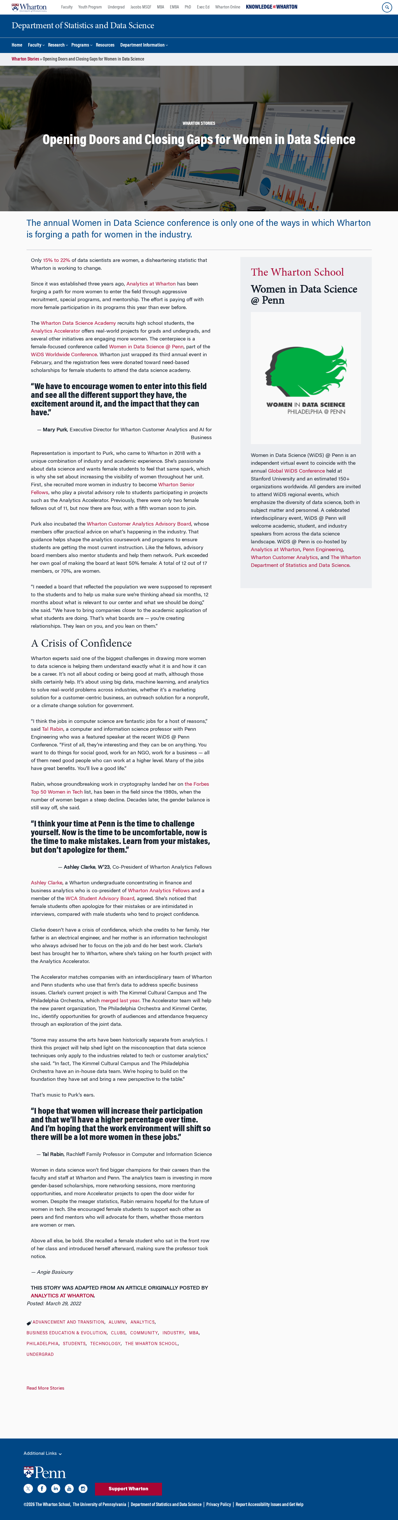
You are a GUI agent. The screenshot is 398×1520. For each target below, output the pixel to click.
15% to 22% (56, 260)
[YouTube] (69, 1490)
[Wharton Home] (29, 7)
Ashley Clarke (46, 883)
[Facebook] (42, 1490)
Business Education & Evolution (67, 1333)
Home (17, 45)
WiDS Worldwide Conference (64, 355)
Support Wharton (128, 1489)
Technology (105, 1344)
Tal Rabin (52, 729)
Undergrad (116, 7)
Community (144, 1333)
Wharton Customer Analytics (284, 558)
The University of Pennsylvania (99, 1505)
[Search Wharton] (387, 7)
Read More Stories (45, 1388)
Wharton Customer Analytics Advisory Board (139, 524)
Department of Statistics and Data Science (166, 1505)
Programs (80, 45)
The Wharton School (151, 1344)
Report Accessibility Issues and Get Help (269, 1505)
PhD (188, 7)
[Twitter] (28, 1490)
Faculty (67, 7)
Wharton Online (227, 7)
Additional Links (41, 1453)
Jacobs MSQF (141, 7)
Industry (173, 1333)
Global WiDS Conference (296, 471)
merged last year (120, 1001)
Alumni (117, 1323)
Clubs (118, 1333)
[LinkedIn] (55, 1490)
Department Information (142, 45)
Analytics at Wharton (151, 284)
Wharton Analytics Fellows (159, 891)
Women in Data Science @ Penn (146, 347)
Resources (105, 45)
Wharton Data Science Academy (78, 323)
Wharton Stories (25, 59)
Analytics (143, 1323)
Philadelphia (43, 1344)
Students (74, 1344)
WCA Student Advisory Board (100, 899)
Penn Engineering (323, 550)
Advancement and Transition (68, 1323)
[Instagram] (83, 1490)
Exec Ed (203, 7)
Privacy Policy (218, 1505)
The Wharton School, (53, 1505)
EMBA (174, 7)
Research (56, 45)
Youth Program (90, 7)
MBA (160, 7)
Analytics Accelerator (55, 331)
